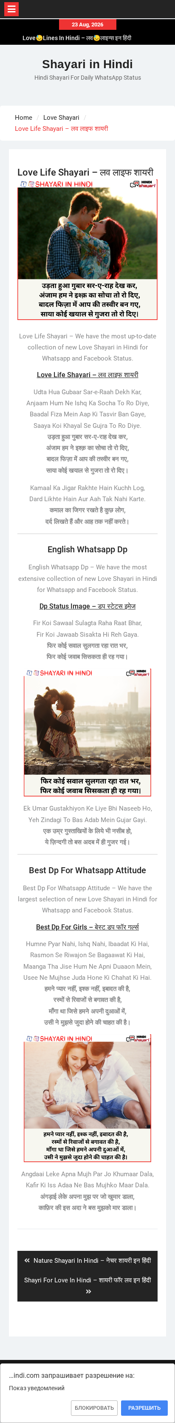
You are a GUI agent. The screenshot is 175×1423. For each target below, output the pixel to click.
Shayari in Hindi (87, 64)
